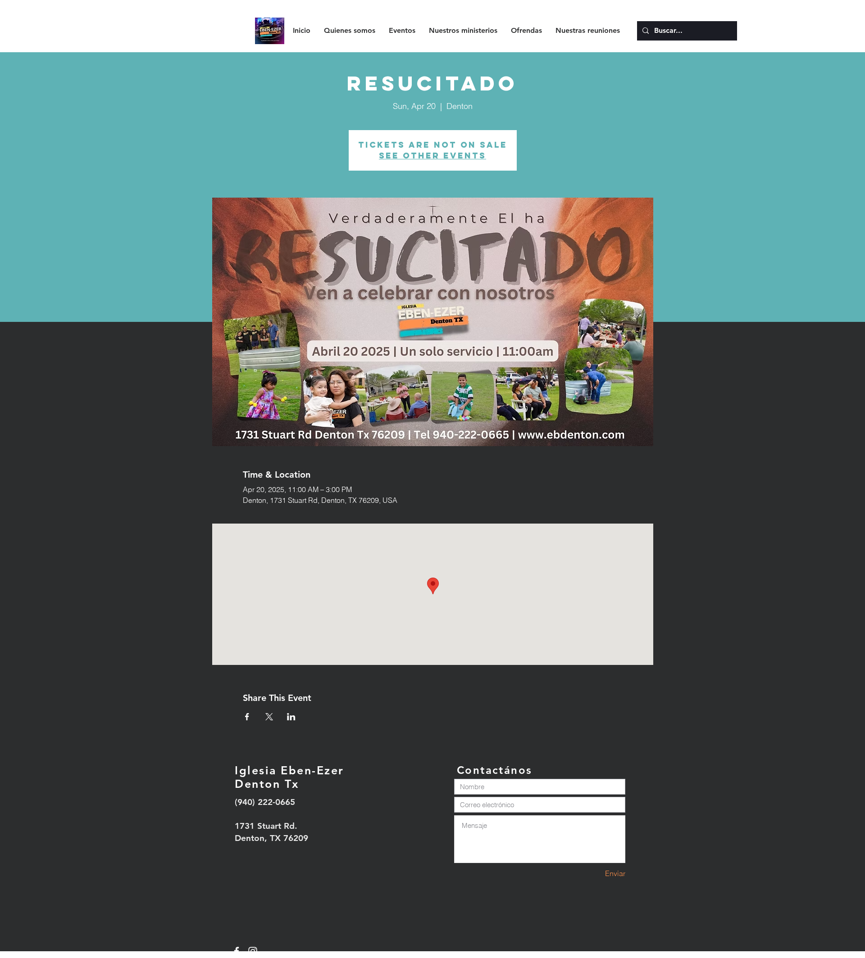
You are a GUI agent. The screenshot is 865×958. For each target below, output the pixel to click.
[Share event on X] (269, 716)
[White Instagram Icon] (253, 951)
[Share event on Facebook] (247, 716)
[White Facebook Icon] (236, 951)
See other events (432, 155)
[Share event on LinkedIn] (291, 716)
